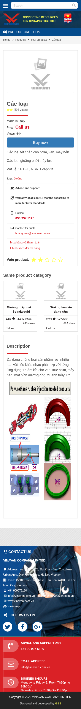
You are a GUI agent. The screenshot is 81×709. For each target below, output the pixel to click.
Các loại (57, 39)
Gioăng (18, 178)
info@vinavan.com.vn (35, 667)
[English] (68, 15)
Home (6, 39)
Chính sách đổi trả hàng (25, 248)
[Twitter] (7, 626)
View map (14, 606)
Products (20, 39)
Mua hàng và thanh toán (25, 242)
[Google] (37, 626)
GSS (58, 703)
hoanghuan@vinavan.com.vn (32, 233)
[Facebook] (22, 626)
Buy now (40, 142)
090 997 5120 (24, 218)
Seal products (39, 39)
